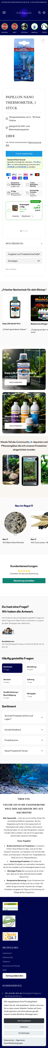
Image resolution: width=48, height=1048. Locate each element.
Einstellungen (24, 1033)
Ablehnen (24, 1027)
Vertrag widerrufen (14, 976)
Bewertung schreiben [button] (24, 580)
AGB (4, 970)
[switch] (24, 211)
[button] (21, 230)
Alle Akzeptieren (24, 1021)
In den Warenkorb (24, 154)
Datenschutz (9, 1040)
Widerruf (6, 961)
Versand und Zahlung (11, 966)
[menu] (4, 12)
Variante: (15, 216)
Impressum (7, 953)
